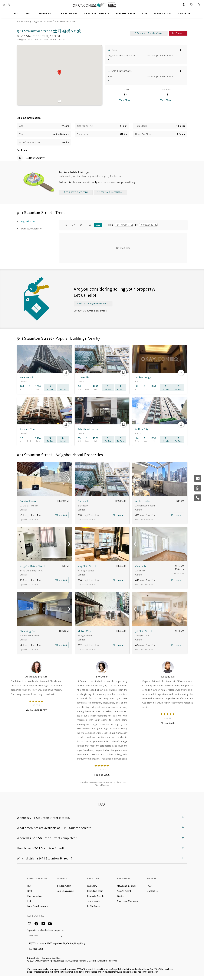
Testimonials (93, 901)
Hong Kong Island (34, 21)
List (29, 901)
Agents (62, 878)
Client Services (37, 878)
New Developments (37, 906)
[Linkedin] (43, 923)
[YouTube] (49, 923)
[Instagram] (29, 923)
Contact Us (152, 890)
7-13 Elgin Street (87, 566)
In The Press (93, 906)
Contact (179, 33)
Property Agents (95, 895)
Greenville (83, 501)
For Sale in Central (112, 192)
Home (20, 21)
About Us (93, 878)
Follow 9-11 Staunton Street (150, 33)
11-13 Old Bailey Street (32, 566)
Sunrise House (28, 501)
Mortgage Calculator (128, 901)
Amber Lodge (143, 501)
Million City (84, 631)
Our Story (92, 885)
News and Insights (126, 885)
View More (124, 99)
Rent (29, 890)
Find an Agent (64, 885)
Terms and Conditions (51, 958)
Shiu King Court (29, 631)
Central (49, 21)
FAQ (149, 885)
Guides (120, 895)
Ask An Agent (124, 890)
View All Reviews (102, 785)
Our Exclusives (34, 895)
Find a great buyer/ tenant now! (92, 303)
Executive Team (95, 890)
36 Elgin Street (143, 631)
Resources (123, 878)
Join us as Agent (65, 890)
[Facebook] (36, 923)
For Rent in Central (77, 192)
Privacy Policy (33, 958)
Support (152, 878)
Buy (29, 885)
